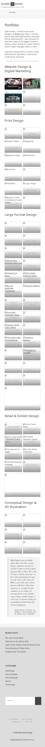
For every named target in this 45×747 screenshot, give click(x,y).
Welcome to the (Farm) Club (16, 641)
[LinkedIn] (25, 727)
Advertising (9, 671)
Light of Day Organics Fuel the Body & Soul (22, 645)
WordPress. (30, 740)
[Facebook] (14, 727)
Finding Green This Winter (15, 652)
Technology (10, 685)
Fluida (21, 740)
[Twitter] (30, 727)
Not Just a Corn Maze (14, 638)
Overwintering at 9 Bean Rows (17, 648)
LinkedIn (16, 722)
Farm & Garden (11, 674)
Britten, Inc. (19, 34)
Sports (8, 681)
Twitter (28, 722)
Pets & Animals (11, 678)
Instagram (27, 719)
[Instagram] (20, 727)
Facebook (13, 719)
